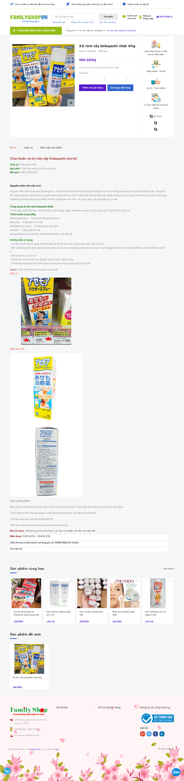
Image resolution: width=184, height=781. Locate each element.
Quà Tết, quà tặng (107, 22)
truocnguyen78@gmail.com (26, 735)
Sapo (56, 749)
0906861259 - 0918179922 (26, 729)
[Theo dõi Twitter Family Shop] (149, 733)
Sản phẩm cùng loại (27, 569)
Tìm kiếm (108, 16)
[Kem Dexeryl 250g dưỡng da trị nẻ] (59, 593)
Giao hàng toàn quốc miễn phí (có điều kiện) (92, 4)
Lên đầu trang (164, 749)
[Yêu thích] (72, 46)
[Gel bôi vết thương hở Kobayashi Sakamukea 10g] (26, 593)
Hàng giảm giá (58, 22)
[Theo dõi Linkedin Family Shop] (161, 733)
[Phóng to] (71, 102)
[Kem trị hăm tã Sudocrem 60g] (92, 593)
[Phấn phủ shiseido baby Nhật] (125, 593)
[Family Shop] (29, 711)
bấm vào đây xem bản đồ (81, 531)
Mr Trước (158, 116)
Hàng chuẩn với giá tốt (138, 4)
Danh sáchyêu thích (132, 17)
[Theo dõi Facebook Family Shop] (155, 733)
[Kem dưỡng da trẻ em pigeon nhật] (157, 593)
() (165, 16)
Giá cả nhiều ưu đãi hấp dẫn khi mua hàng (34, 4)
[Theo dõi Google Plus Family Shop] (142, 733)
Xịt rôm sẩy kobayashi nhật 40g (27, 677)
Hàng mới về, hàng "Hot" (82, 22)
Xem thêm (168, 569)
